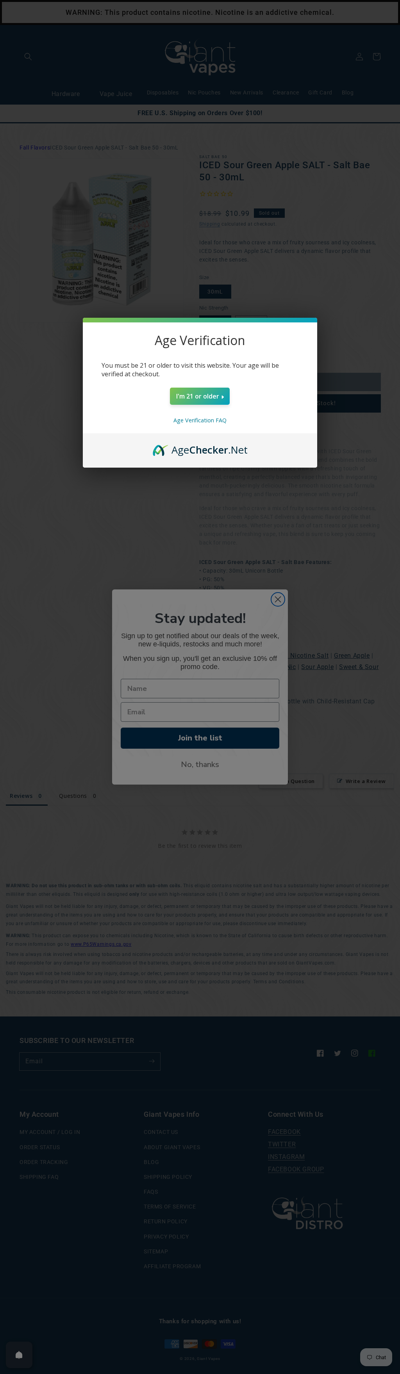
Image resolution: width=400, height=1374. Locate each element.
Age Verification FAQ (200, 420)
